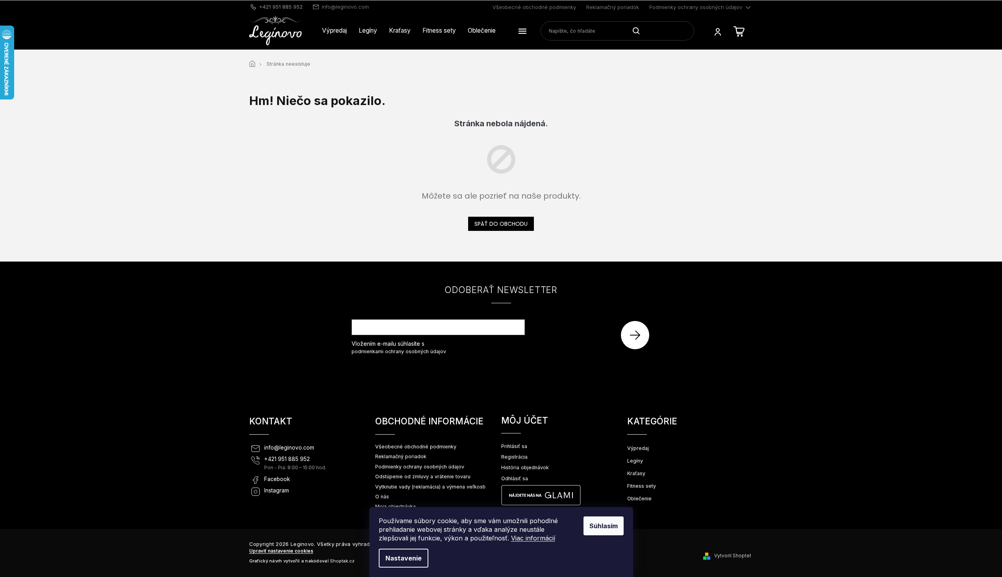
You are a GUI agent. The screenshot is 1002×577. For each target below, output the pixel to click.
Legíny (635, 461)
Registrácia (514, 457)
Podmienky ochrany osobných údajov (695, 7)
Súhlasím (603, 526)
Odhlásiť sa (514, 478)
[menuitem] (334, 30)
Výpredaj (638, 448)
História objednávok (525, 467)
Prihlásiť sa (638, 335)
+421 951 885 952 (287, 459)
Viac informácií (533, 538)
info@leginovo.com (289, 447)
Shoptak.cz (342, 561)
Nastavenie (403, 558)
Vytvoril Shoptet (732, 556)
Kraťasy (636, 473)
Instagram (276, 490)
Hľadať (639, 31)
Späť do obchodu (501, 224)
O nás (382, 497)
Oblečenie (639, 498)
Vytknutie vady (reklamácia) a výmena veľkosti (430, 487)
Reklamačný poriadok (612, 7)
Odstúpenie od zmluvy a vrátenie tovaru (422, 476)
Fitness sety (641, 486)
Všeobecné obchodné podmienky (534, 7)
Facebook (277, 479)
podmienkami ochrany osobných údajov (399, 351)
